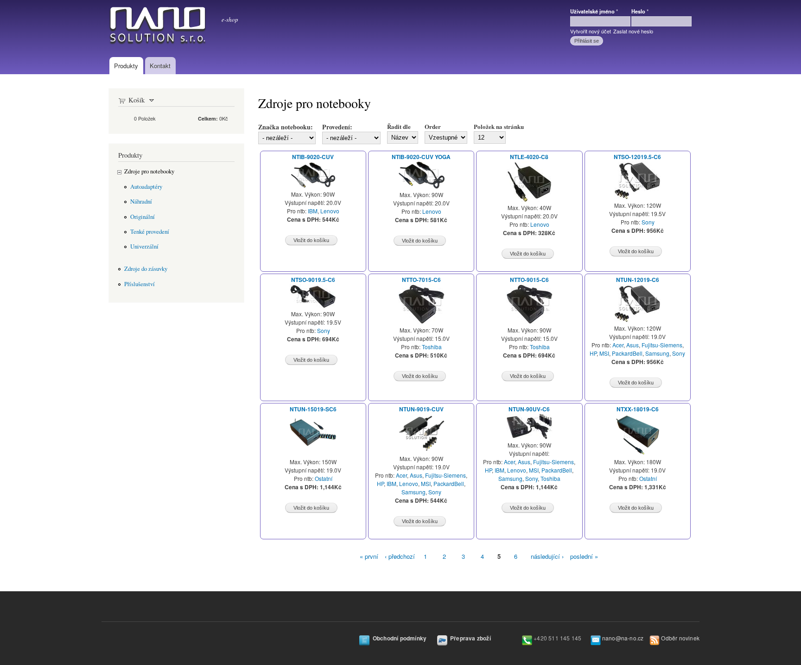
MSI (604, 353)
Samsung (657, 353)
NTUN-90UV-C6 (529, 409)
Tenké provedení (149, 232)
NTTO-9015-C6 (529, 280)
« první (369, 556)
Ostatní (323, 478)
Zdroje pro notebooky (149, 171)
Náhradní (141, 201)
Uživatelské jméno (594, 11)
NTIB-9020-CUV (313, 157)
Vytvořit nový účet (590, 31)
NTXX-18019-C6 (638, 409)
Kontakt (160, 65)
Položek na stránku (499, 126)
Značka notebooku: (285, 127)
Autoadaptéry (146, 187)
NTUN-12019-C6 (637, 280)
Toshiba (432, 347)
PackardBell (627, 353)
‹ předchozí (400, 556)
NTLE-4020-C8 (529, 157)
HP (593, 353)
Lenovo (329, 211)
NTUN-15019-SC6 (313, 409)
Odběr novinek (680, 638)
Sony (648, 222)
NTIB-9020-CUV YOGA (421, 157)
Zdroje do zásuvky (145, 269)
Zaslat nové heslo (633, 31)
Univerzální (144, 246)
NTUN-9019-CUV (421, 409)
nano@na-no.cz (623, 638)
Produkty (126, 65)
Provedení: (337, 127)
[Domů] (158, 27)
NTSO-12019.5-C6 (637, 157)
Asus (632, 345)
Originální (142, 217)
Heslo (639, 11)
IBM (313, 211)
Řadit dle (399, 126)
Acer (617, 345)
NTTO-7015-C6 (421, 280)
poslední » (584, 556)
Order (433, 126)
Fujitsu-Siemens (662, 345)
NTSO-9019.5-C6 (313, 280)
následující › (547, 556)
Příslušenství (139, 284)
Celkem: (208, 118)
